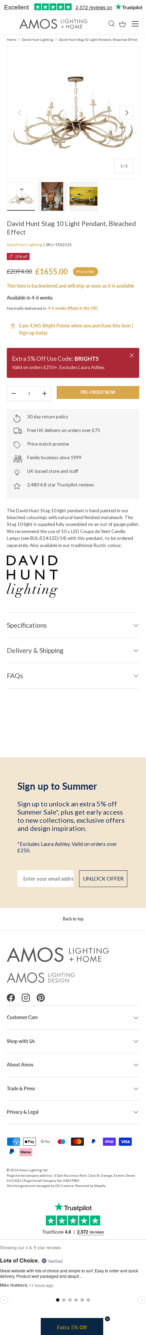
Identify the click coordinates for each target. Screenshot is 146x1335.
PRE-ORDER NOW (97, 392)
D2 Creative (64, 1186)
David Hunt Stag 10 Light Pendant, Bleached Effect (98, 39)
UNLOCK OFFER (103, 878)
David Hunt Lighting (37, 39)
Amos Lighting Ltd (33, 1170)
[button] (122, 24)
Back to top (73, 918)
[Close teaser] (107, 1318)
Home (11, 39)
